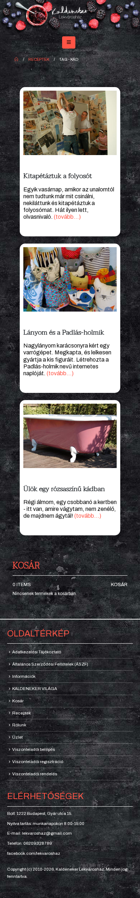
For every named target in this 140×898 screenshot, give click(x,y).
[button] (68, 42)
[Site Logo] (70, 16)
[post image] (70, 123)
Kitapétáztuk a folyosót (57, 176)
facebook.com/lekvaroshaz (33, 853)
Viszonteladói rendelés (34, 774)
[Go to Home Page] (16, 59)
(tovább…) (67, 217)
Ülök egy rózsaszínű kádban (64, 489)
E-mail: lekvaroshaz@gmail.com (39, 833)
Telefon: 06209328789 (29, 843)
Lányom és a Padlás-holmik (63, 332)
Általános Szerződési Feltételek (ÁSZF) (50, 664)
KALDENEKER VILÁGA (34, 688)
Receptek (21, 713)
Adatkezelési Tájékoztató (36, 652)
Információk (24, 676)
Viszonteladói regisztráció (37, 761)
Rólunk (19, 725)
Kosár (119, 584)
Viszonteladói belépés (33, 749)
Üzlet (17, 737)
